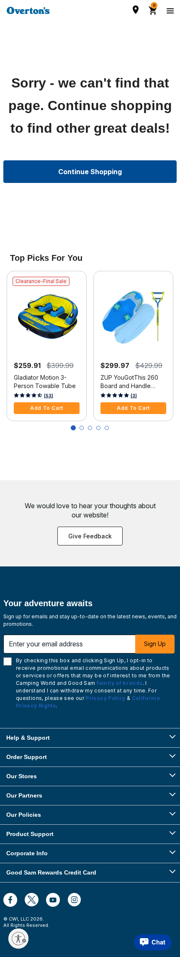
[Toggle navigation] (169, 10)
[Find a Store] (135, 9)
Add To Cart (46, 408)
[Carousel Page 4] (98, 428)
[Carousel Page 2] (82, 428)
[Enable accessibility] (18, 939)
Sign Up (155, 643)
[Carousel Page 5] (107, 428)
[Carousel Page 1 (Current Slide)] (73, 427)
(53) (48, 395)
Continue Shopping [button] (90, 171)
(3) (134, 395)
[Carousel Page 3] (90, 428)
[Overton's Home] (28, 10)
